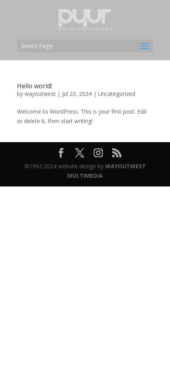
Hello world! (34, 86)
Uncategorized (116, 93)
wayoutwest (40, 93)
